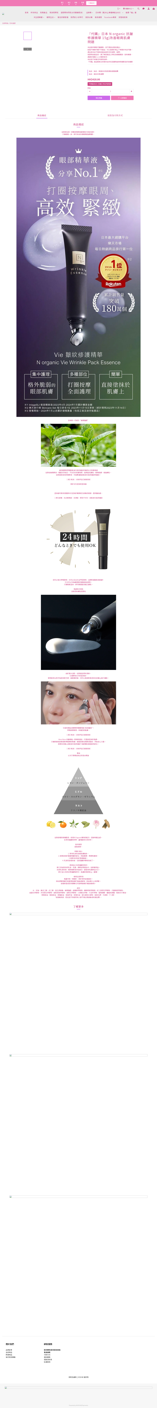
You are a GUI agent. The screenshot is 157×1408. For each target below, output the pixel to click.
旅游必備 (89, 17)
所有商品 (34, 12)
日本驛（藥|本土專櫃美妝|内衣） (109, 12)
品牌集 (89, 12)
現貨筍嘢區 (54, 12)
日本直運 (13, 23)
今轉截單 (91, 3)
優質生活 (50, 17)
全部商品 (5, 23)
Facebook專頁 (110, 17)
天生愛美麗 (38, 17)
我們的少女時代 (77, 17)
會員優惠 (98, 17)
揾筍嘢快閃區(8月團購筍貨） (72, 12)
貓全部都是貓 (63, 17)
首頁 (26, 12)
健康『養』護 (131, 12)
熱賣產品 (43, 12)
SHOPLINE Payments (82, 1405)
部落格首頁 (123, 17)
